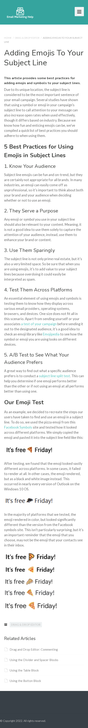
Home (8, 37)
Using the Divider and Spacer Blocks (34, 660)
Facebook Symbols (18, 427)
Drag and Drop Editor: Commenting (34, 649)
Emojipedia (51, 334)
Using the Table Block (24, 670)
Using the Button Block (25, 681)
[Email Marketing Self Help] (20, 12)
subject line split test (54, 376)
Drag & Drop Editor (27, 37)
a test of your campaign (39, 324)
